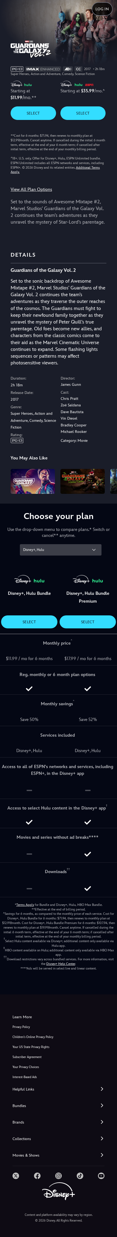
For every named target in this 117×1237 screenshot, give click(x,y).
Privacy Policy (21, 1027)
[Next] (107, 481)
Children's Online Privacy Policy (33, 1037)
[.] (16, 1176)
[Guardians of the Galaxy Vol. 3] (33, 481)
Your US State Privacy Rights (31, 1047)
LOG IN (102, 9)
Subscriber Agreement (27, 1057)
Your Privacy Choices (26, 1067)
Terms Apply (25, 905)
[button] (58, 1089)
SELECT (33, 113)
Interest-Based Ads (25, 1077)
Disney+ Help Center (60, 964)
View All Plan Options (31, 189)
